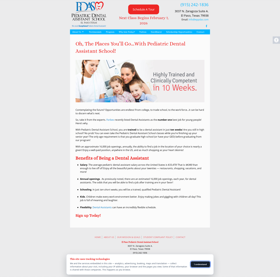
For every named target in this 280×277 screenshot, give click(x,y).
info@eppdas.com (199, 19)
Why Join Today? (127, 32)
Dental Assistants (102, 207)
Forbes (110, 119)
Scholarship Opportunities (179, 32)
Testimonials (95, 32)
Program (110, 32)
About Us (76, 32)
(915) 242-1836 (195, 4)
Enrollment (156, 32)
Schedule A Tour (144, 9)
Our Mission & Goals (128, 237)
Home (98, 237)
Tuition (142, 32)
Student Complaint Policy (158, 237)
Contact (200, 32)
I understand (200, 264)
